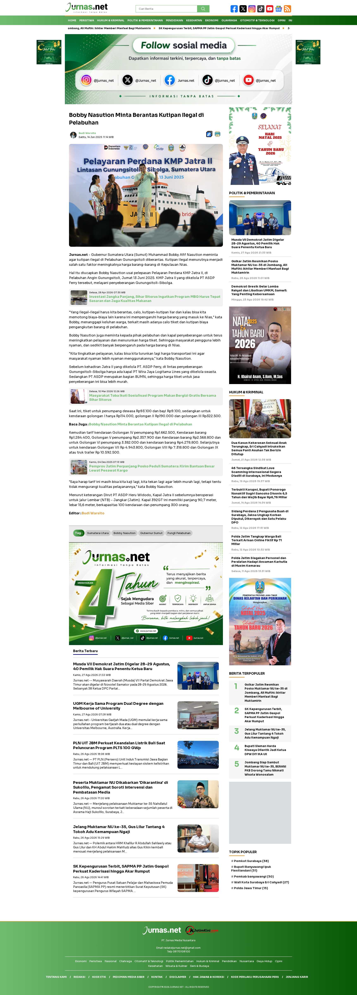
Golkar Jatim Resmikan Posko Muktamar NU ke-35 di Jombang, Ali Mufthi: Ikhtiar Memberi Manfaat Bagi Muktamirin (260, 266)
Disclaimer (177, 976)
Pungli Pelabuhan (178, 533)
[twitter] (243, 11)
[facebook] (235, 11)
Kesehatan (194, 20)
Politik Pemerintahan (180, 961)
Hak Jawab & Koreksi (208, 976)
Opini (282, 20)
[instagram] (252, 11)
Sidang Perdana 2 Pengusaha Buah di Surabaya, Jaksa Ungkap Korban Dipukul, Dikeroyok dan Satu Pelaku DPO (259, 516)
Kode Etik (99, 976)
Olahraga (229, 20)
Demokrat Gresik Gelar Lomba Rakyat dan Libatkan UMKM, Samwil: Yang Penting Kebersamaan (259, 290)
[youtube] (270, 11)
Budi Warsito (87, 133)
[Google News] (279, 11)
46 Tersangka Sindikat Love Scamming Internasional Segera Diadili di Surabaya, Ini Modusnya (256, 471)
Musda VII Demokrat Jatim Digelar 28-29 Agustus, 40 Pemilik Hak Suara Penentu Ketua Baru (121, 666)
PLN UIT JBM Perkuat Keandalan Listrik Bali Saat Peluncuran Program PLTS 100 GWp (119, 745)
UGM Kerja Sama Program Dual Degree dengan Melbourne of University (118, 706)
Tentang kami (56, 976)
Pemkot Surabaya (251, 861)
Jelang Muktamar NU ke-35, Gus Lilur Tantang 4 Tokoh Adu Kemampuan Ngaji (119, 829)
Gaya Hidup (264, 961)
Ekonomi (211, 20)
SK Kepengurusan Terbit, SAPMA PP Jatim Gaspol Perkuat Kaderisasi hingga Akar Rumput (173, 28)
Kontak (157, 976)
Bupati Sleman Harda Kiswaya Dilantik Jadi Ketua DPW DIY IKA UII (265, 750)
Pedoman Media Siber (128, 976)
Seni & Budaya (199, 966)
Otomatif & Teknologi (148, 961)
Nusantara (246, 961)
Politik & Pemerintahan (145, 20)
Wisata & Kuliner (176, 966)
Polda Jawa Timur (251, 888)
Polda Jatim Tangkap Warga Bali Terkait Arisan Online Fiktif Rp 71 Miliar (256, 540)
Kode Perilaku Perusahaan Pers (255, 976)
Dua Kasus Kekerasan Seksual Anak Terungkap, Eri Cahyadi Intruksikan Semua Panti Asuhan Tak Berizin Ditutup (259, 448)
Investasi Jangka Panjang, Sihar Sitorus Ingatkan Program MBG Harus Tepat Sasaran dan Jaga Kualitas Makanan (154, 299)
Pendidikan (174, 20)
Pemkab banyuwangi (254, 876)
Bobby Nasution (124, 533)
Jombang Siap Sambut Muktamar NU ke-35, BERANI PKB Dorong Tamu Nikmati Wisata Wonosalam (265, 768)
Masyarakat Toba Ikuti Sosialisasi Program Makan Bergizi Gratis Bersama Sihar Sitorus (152, 397)
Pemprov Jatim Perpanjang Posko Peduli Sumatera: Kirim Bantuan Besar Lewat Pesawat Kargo (152, 468)
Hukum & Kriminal (110, 20)
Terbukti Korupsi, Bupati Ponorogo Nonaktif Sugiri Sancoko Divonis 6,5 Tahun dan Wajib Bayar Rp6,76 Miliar (259, 493)
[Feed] (288, 11)
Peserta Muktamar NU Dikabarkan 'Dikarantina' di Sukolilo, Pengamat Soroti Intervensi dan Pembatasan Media (120, 787)
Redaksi (79, 976)
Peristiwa (86, 20)
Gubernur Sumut (151, 533)
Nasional (111, 961)
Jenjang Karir (297, 976)
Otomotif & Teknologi (257, 20)
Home (72, 20)
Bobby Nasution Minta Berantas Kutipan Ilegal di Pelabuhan (140, 424)
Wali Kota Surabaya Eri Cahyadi (261, 882)
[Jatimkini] (200, 934)
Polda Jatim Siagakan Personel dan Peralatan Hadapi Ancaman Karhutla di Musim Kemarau (259, 561)
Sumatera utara (98, 533)
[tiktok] (261, 11)
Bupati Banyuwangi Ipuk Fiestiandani (251, 868)
